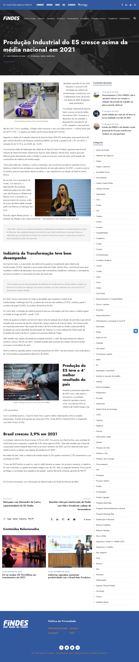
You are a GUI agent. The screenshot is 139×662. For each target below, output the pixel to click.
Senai (98, 558)
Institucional (100, 403)
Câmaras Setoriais (102, 188)
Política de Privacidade (57, 628)
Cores (98, 282)
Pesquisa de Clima (103, 448)
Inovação (99, 398)
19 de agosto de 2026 (110, 92)
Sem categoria (101, 552)
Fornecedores (72, 18)
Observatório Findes (103, 437)
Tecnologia (100, 591)
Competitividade (102, 233)
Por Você (7, 4)
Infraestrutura (101, 392)
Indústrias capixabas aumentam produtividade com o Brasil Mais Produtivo (69, 576)
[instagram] (135, 4)
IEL (97, 365)
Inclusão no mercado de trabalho (108, 376)
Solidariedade (101, 580)
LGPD (98, 414)
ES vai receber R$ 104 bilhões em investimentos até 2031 (19, 576)
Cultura (98, 288)
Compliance (112, 18)
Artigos (98, 161)
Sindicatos (61, 18)
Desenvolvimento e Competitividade (109, 299)
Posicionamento (102, 464)
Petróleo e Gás (102, 453)
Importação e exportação (105, 370)
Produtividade (101, 492)
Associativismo (101, 177)
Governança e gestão (104, 354)
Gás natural (100, 348)
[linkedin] (126, 4)
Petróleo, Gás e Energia (105, 459)
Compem (99, 227)
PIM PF (31, 518)
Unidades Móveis (102, 602)
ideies (15, 518)
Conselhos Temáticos (104, 260)
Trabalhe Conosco (98, 18)
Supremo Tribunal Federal (105, 585)
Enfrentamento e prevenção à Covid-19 (110, 321)
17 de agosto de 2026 (110, 111)
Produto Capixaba (102, 497)
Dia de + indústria (102, 304)
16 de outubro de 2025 (58, 572)
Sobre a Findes (29, 18)
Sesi (97, 569)
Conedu (99, 249)
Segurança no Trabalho (104, 547)
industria (23, 518)
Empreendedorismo (103, 315)
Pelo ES (28, 4)
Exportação (100, 326)
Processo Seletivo (102, 481)
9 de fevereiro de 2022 (15, 56)
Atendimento (124, 18)
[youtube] (130, 4)
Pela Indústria (18, 4)
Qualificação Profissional (105, 519)
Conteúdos (84, 18)
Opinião (99, 442)
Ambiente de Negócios (104, 155)
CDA (98, 199)
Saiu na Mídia (101, 536)
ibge (9, 518)
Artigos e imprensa (103, 166)
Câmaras (41, 18)
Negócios (99, 426)
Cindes (98, 205)
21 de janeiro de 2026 (12, 572)
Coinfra (98, 222)
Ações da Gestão (102, 150)
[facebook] (122, 4)
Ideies (43, 56)
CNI (97, 210)
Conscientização (102, 255)
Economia (35, 56)
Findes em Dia (101, 337)
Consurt (99, 266)
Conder (99, 244)
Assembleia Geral (102, 172)
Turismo (99, 596)
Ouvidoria (74, 628)
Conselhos (51, 18)
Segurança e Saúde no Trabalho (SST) (110, 541)
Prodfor (99, 486)
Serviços (99, 563)
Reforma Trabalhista (103, 525)
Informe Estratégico (103, 387)
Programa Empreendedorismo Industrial (110, 508)
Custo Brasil (100, 293)
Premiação (100, 475)
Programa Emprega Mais (105, 514)
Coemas (99, 216)
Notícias (99, 431)
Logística (99, 420)
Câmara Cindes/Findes (104, 183)
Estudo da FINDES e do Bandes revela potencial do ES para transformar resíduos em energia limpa (118, 130)
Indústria (50, 56)
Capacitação (100, 194)
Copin (98, 277)
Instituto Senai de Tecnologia (106, 409)
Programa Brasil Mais (104, 503)
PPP (97, 470)
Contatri (99, 271)
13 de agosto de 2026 (110, 124)
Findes (98, 332)
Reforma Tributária (102, 530)
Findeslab (99, 343)
